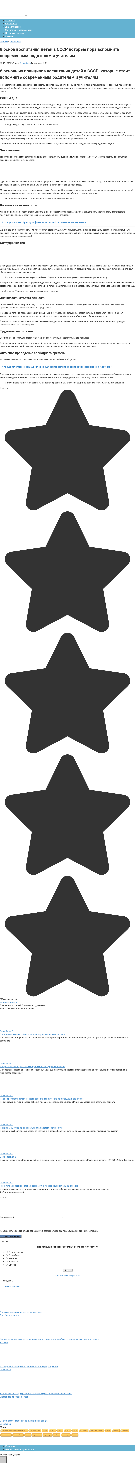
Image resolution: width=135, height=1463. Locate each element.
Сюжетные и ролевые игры (19, 30)
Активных (13, 1258)
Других (12, 1265)
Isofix (108, 1430)
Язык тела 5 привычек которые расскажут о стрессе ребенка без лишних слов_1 (40, 1186)
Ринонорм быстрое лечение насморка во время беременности (31, 1128)
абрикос (125, 1430)
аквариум (66, 1435)
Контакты (10, 1446)
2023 (75, 1430)
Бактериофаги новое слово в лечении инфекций (24, 1421)
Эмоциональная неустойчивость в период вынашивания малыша (32, 1034)
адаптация (37, 1435)
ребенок (13, 1002)
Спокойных (14, 1255)
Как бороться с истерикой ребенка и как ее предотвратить (29, 1366)
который (4, 1002)
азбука (57, 1435)
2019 (60, 1430)
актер (75, 1435)
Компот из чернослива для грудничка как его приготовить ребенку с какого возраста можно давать (50, 1339)
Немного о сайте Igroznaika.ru (19, 1449)
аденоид (47, 1435)
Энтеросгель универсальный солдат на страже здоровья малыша (32, 1066)
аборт (116, 1430)
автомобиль (18, 1435)
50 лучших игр (35, 1430)
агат (27, 1435)
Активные (10, 20)
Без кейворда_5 (8, 1157)
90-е (45, 1430)
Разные (9, 36)
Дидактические (13, 27)
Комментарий (7, 1217)
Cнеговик (84, 1430)
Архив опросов (12, 1286)
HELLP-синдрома (96, 1430)
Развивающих (16, 1252)
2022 (67, 1430)
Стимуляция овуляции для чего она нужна (21, 1312)
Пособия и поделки (14, 33)
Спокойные (11, 23)
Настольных (15, 1261)
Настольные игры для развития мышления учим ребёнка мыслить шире (36, 1393)
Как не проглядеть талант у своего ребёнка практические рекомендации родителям (41, 1099)
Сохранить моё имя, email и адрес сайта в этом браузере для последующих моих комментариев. (50, 1231)
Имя (3, 1197)
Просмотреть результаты (67, 1275)
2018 (52, 1430)
